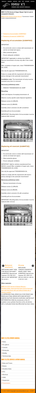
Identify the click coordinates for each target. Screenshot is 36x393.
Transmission (6, 383)
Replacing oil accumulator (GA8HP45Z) (14, 33)
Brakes (4, 366)
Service (15, 1)
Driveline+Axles (6, 369)
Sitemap (27, 1)
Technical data (6, 356)
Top (23, 1)
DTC (3, 371)
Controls (4, 347)
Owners (10, 1)
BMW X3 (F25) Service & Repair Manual (11, 16)
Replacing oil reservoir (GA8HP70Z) (13, 36)
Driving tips (5, 350)
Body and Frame (7, 363)
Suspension (5, 380)
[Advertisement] (18, 25)
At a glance (5, 344)
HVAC (4, 377)
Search (32, 1)
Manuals (4, 1)
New (19, 1)
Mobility (4, 353)
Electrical (5, 374)
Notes (4, 341)
